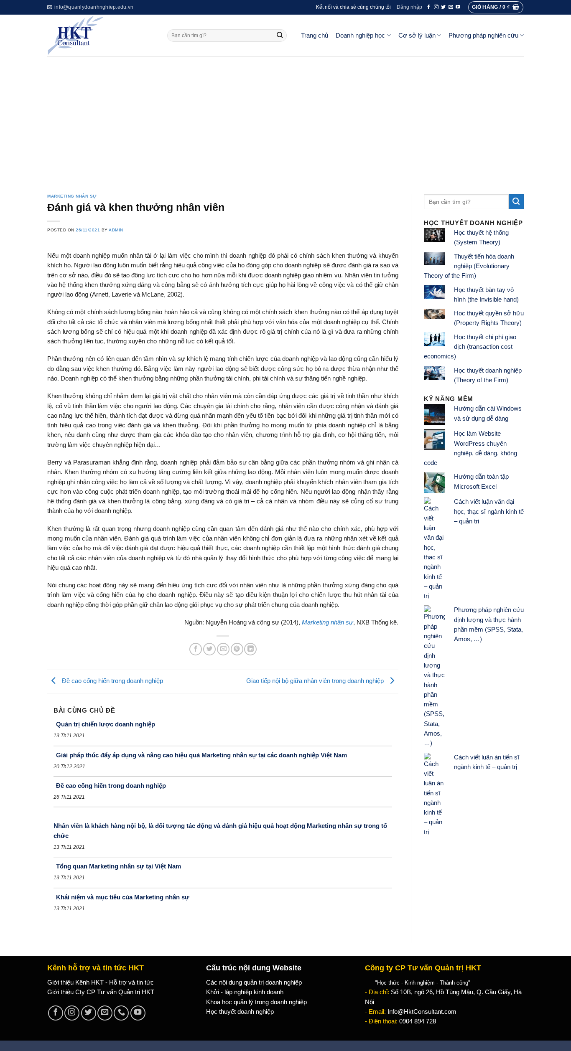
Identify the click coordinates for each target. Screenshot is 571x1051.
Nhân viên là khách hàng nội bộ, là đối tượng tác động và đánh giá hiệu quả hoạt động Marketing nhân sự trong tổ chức (220, 830)
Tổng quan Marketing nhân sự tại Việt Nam (118, 866)
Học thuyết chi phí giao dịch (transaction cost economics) (470, 347)
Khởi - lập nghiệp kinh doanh (244, 992)
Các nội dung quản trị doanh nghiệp (254, 982)
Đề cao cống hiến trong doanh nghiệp (111, 681)
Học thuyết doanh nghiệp (240, 1011)
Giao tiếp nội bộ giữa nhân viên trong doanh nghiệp (315, 681)
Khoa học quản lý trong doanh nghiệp (256, 1002)
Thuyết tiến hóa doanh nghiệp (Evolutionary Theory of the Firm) (469, 266)
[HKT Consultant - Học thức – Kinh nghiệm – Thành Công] (101, 35)
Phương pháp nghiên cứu (483, 35)
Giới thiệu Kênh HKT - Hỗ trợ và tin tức (100, 982)
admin (116, 230)
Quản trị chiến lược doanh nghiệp (105, 724)
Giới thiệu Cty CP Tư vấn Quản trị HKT (100, 992)
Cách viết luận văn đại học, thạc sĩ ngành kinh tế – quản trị (489, 511)
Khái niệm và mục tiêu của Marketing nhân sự (122, 897)
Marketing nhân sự (72, 196)
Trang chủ (314, 35)
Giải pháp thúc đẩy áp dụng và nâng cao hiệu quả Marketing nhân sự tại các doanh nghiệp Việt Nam (201, 755)
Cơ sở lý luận (417, 35)
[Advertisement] (285, 119)
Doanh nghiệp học (360, 35)
